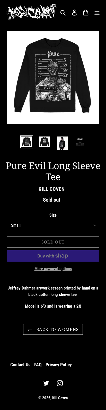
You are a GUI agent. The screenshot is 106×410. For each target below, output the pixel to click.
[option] (27, 142)
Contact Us (20, 364)
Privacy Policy (59, 364)
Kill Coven (60, 398)
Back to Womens (57, 329)
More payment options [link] (53, 268)
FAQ (38, 364)
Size (53, 215)
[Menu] (97, 12)
